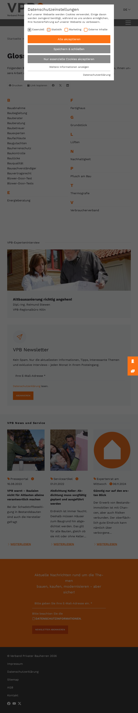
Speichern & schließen (69, 49)
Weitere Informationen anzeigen (69, 66)
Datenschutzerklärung (96, 74)
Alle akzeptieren (69, 39)
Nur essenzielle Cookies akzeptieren (69, 59)
